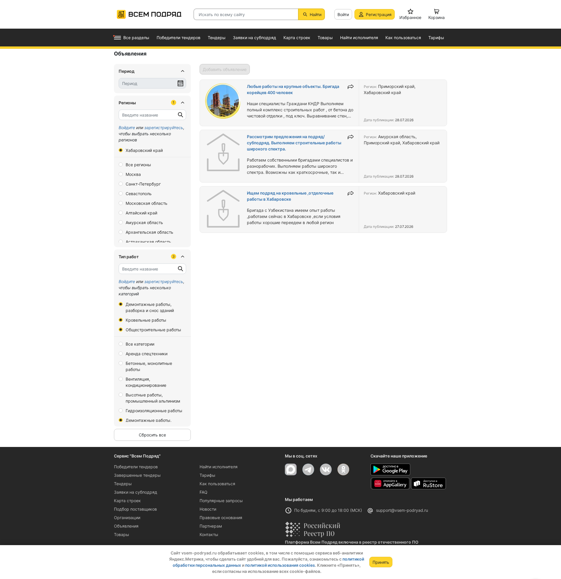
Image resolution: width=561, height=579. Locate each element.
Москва (133, 174)
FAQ (203, 492)
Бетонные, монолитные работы (149, 366)
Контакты (209, 534)
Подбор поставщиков (135, 509)
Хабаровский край (144, 150)
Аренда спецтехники (146, 353)
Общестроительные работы (153, 329)
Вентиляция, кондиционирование (146, 382)
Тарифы (207, 475)
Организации (127, 517)
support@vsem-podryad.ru (402, 510)
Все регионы (138, 164)
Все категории (140, 343)
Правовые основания (221, 517)
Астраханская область (148, 241)
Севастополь (139, 193)
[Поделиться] (350, 86)
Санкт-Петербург (143, 183)
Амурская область (144, 222)
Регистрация (379, 14)
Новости (208, 509)
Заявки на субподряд (135, 492)
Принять (381, 562)
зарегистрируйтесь (163, 127)
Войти (343, 14)
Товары (121, 534)
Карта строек (127, 500)
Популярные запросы (221, 500)
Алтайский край (141, 212)
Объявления (126, 525)
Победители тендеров (136, 466)
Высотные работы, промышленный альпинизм (153, 397)
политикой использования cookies (280, 565)
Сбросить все (152, 434)
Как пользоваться (217, 483)
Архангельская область (149, 232)
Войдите (127, 127)
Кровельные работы (146, 320)
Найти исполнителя (219, 466)
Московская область (146, 203)
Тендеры (123, 483)
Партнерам (211, 525)
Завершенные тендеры (137, 475)
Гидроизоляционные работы (154, 410)
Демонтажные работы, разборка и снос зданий (150, 307)
